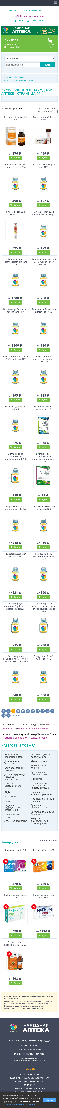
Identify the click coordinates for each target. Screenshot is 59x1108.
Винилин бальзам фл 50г (15, 118)
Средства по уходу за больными (42, 813)
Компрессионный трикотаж (14, 769)
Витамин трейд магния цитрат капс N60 (43, 310)
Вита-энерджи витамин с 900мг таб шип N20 (15, 357)
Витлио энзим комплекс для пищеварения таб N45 (15, 456)
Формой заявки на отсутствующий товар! (24, 737)
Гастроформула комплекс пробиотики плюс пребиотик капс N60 (43, 607)
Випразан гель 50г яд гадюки (43, 118)
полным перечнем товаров (33, 728)
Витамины (10, 796)
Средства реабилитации (39, 806)
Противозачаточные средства (42, 799)
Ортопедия (37, 779)
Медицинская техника (38, 766)
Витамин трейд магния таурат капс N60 (15, 310)
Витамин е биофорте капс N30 (44, 165)
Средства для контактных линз (40, 773)
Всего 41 (17, 715)
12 (18, 711)
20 (3, 715)
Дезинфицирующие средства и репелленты (15, 776)
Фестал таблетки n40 (43, 850)
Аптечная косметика (15, 821)
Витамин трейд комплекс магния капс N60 (15, 262)
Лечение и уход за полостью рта (41, 755)
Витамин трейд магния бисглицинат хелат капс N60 (43, 262)
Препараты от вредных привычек (41, 793)
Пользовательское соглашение (29, 1088)
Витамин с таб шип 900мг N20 (15, 213)
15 (33, 711)
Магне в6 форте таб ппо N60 (43, 896)
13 (23, 711)
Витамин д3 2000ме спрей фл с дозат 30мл (15, 165)
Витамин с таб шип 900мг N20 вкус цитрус (44, 213)
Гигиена (8, 801)
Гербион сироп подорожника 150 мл (15, 943)
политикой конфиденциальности (19, 1104)
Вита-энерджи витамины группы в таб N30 (43, 359)
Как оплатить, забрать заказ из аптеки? (29, 1078)
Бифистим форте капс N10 (15, 896)
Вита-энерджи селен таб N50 (15, 407)
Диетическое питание (11, 762)
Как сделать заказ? (29, 1074)
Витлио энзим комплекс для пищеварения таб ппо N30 (43, 457)
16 (38, 711)
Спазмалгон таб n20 (15, 850)
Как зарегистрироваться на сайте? (29, 1081)
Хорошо (49, 1100)
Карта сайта (29, 1085)
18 (47, 711)
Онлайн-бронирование (32, 16)
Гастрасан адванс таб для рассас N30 (44, 507)
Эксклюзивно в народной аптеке (14, 755)
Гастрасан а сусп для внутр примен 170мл (15, 507)
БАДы (7, 792)
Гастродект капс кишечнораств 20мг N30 (43, 556)
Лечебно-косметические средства (12, 785)
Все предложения (49, 840)
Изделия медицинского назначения (12, 807)
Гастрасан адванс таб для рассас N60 (15, 555)
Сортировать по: (48, 108)
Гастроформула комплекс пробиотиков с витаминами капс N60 (15, 659)
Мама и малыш (39, 761)
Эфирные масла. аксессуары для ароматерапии (40, 820)
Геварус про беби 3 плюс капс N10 (44, 657)
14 (28, 711)
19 (52, 711)
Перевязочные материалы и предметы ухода (40, 785)
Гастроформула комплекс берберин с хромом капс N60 (15, 606)
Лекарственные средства (13, 815)
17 (42, 711)
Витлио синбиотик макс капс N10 (44, 407)
